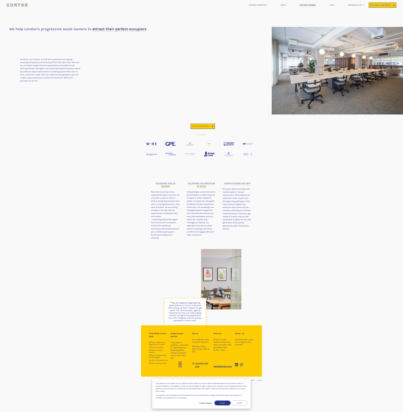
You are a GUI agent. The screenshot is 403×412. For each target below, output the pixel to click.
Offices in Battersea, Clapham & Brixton (157, 343)
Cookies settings (205, 403)
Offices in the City (156, 347)
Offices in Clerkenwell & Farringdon (157, 356)
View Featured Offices (200, 126)
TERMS (260, 380)
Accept (222, 403)
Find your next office (380, 5)
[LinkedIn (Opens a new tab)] (237, 365)
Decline (239, 403)
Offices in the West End (158, 360)
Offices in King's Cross (158, 363)
